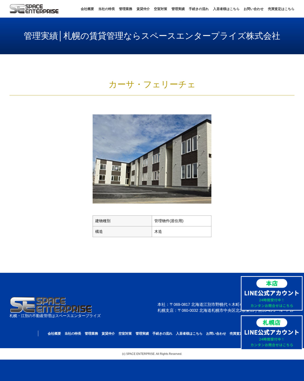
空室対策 (160, 9)
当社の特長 (106, 9)
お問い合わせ (254, 9)
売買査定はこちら (281, 9)
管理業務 (125, 9)
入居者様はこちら (226, 9)
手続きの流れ (199, 9)
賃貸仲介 (143, 9)
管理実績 (178, 9)
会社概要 (87, 9)
